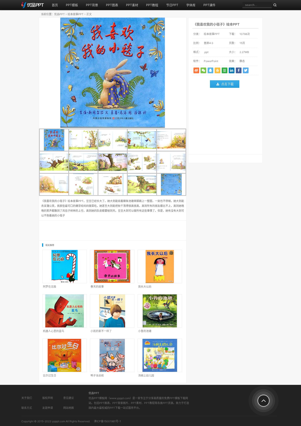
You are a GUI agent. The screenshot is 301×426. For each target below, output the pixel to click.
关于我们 (26, 398)
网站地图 (68, 407)
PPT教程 (152, 5)
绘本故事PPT (76, 14)
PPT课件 (209, 5)
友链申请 (47, 407)
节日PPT (172, 5)
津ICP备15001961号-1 (107, 421)
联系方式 (26, 407)
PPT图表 (112, 5)
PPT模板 (72, 5)
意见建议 (68, 398)
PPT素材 (132, 5)
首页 (55, 5)
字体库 (190, 5)
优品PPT (59, 14)
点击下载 (227, 84)
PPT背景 (92, 5)
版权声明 (47, 398)
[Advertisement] (225, 122)
